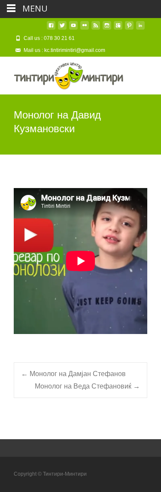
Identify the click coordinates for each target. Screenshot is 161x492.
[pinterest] (129, 28)
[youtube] (73, 28)
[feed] (95, 28)
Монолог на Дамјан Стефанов (73, 373)
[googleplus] (118, 28)
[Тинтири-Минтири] (62, 74)
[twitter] (62, 28)
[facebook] (51, 28)
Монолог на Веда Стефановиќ (87, 386)
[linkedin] (140, 28)
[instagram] (107, 28)
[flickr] (84, 28)
